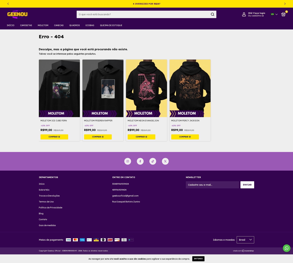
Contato (43, 219)
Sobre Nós (44, 190)
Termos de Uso (46, 201)
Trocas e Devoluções (49, 195)
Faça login (259, 13)
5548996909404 (120, 184)
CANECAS (59, 25)
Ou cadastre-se (256, 15)
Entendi (198, 259)
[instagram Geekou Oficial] (127, 161)
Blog (41, 213)
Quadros (74, 25)
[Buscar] (212, 14)
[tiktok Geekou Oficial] (152, 161)
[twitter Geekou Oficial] (165, 161)
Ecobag (90, 25)
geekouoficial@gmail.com (125, 195)
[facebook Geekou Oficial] (140, 161)
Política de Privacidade (50, 207)
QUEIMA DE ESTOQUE (111, 25)
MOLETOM (43, 25)
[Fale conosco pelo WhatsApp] (286, 248)
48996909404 (119, 190)
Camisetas (26, 25)
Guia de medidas (47, 225)
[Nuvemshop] (243, 251)
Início (10, 25)
